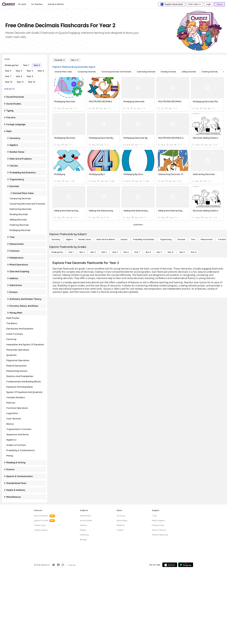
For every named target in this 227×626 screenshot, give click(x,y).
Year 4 (19, 70)
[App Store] (169, 565)
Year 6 (41, 70)
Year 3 (8, 70)
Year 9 (30, 76)
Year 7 (8, 76)
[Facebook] (58, 565)
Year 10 (8, 82)
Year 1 (26, 65)
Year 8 (19, 76)
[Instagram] (63, 565)
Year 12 (31, 82)
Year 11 (20, 82)
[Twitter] (53, 565)
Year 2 (37, 65)
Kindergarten (12, 65)
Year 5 (30, 70)
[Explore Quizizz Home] (8, 4)
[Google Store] (185, 565)
